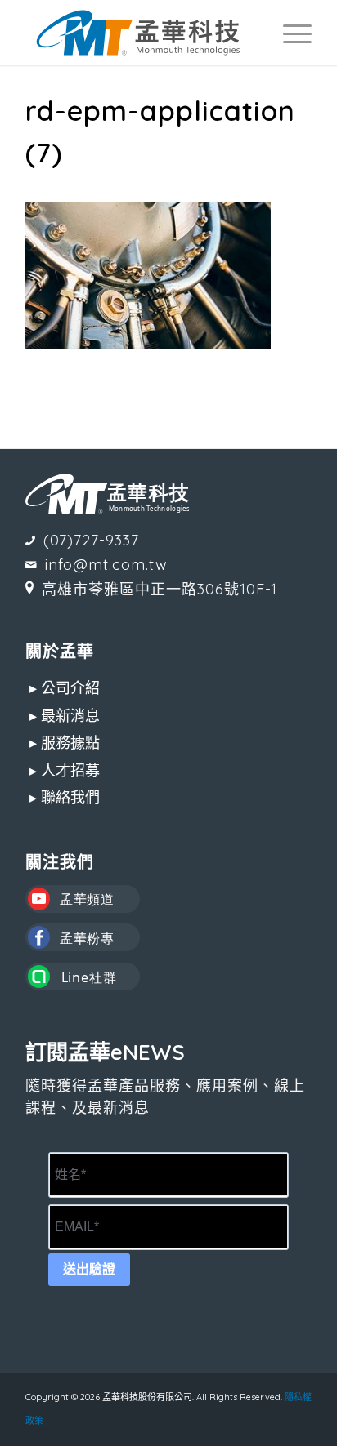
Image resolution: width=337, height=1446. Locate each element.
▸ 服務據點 (64, 742)
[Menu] (289, 32)
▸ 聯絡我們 (64, 797)
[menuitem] (289, 32)
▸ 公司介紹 (64, 688)
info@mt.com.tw (106, 564)
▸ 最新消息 (64, 715)
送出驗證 (89, 1269)
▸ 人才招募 (64, 770)
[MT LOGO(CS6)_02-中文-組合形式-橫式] (139, 32)
